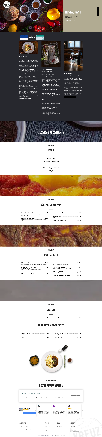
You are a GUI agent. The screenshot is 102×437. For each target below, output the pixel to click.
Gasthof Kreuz (60, 431)
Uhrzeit (53, 395)
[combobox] (56, 395)
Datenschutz (60, 427)
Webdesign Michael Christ (60, 435)
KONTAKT (59, 429)
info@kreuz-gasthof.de (74, 431)
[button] (35, 411)
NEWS (46, 430)
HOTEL (46, 427)
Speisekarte (47, 429)
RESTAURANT (47, 426)
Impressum (59, 426)
